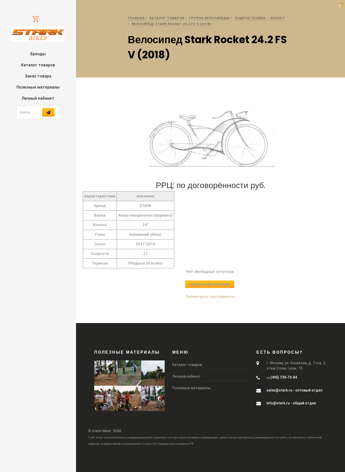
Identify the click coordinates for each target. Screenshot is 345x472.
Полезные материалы (38, 87)
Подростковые (250, 18)
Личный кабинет (37, 98)
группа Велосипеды (209, 18)
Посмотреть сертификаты (210, 296)
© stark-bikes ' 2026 (104, 431)
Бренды (38, 53)
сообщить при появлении (209, 284)
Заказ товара (38, 76)
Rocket (277, 18)
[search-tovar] (48, 112)
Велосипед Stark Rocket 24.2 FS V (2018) (171, 24)
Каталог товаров (38, 65)
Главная (136, 18)
